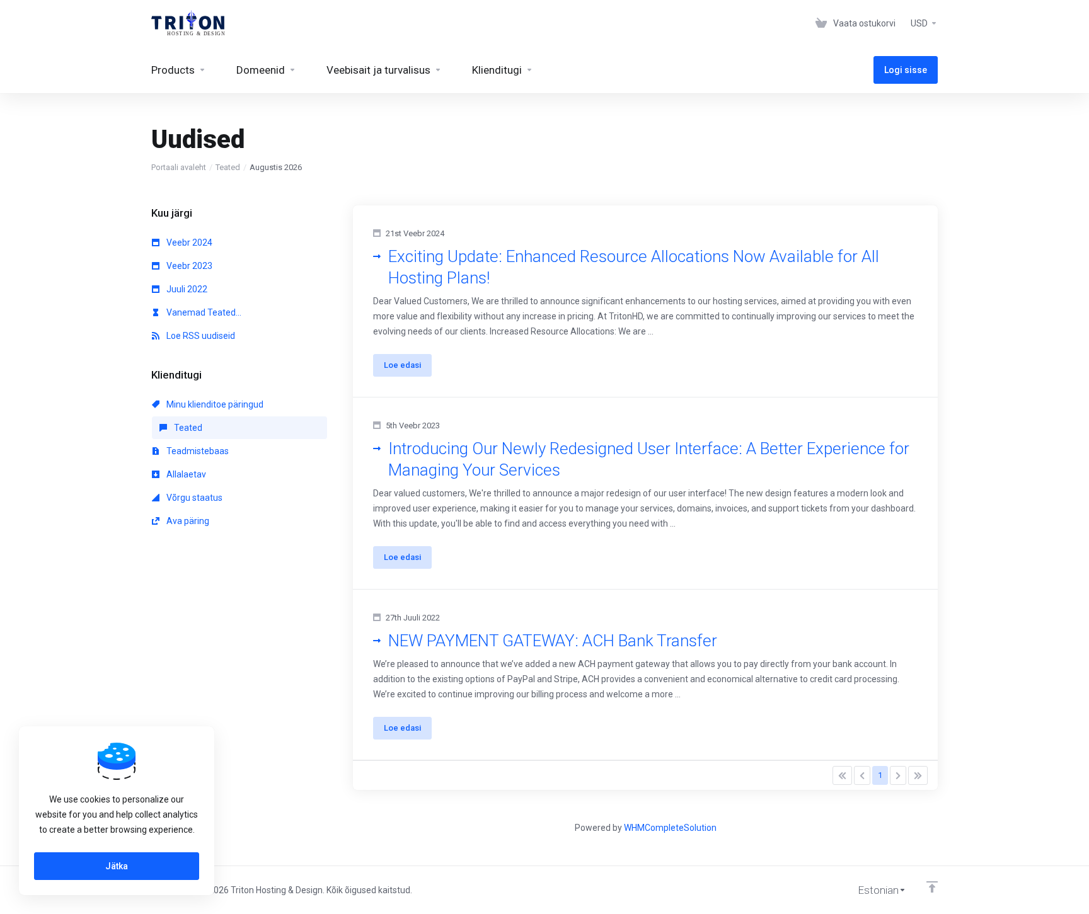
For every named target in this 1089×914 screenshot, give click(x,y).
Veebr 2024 (188, 242)
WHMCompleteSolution (670, 828)
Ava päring (186, 521)
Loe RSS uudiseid (199, 336)
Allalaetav (185, 474)
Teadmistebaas (196, 451)
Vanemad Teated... (202, 312)
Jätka (116, 866)
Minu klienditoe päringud (213, 404)
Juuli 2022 (185, 289)
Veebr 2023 (188, 266)
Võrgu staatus (193, 498)
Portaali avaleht (178, 167)
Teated (228, 167)
